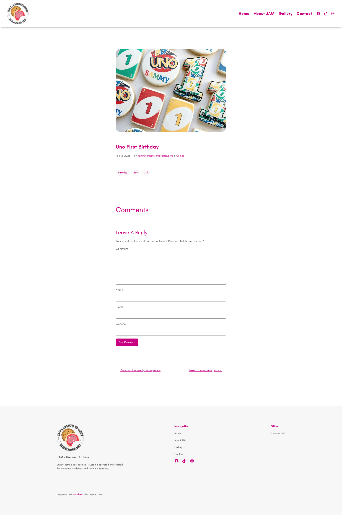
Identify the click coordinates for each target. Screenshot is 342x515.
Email (119, 307)
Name (119, 290)
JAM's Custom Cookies (73, 457)
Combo (180, 155)
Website (121, 324)
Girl (146, 172)
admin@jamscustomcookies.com (155, 155)
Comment (123, 248)
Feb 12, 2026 (123, 155)
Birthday (122, 172)
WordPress (79, 494)
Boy (136, 172)
